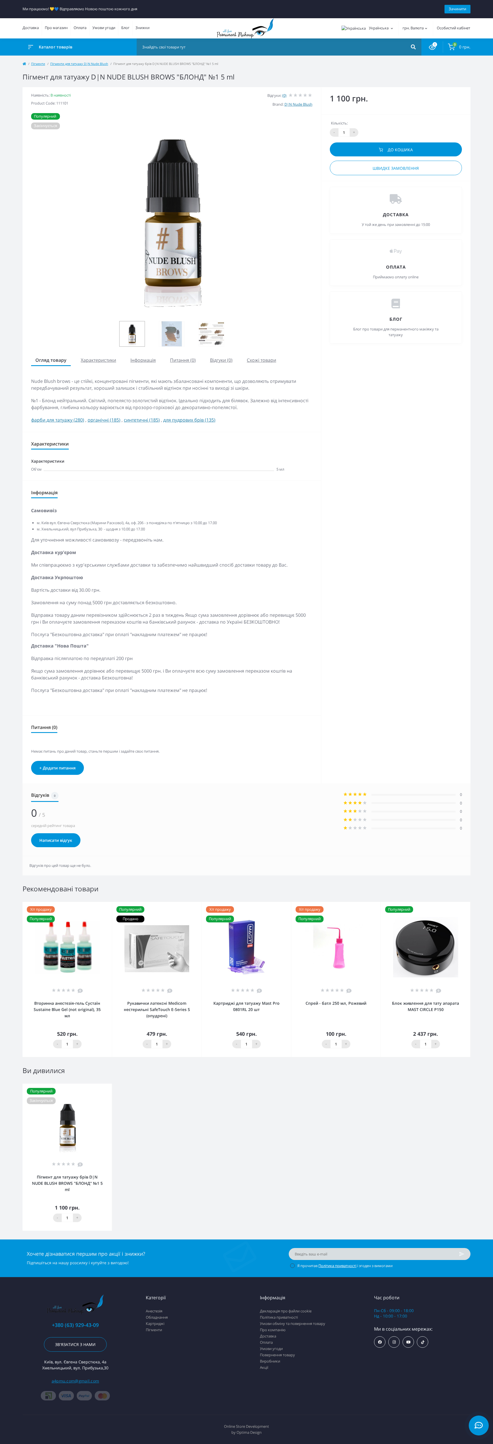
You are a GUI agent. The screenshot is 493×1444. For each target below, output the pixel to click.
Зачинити (457, 8)
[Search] (413, 47)
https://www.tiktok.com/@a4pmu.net (422, 1342)
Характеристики (98, 360)
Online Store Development (246, 1426)
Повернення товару (277, 1354)
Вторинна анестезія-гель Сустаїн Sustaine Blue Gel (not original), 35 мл (67, 1009)
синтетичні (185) (142, 420)
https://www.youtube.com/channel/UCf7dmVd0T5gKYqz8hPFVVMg (408, 1342)
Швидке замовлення (396, 168)
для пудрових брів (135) (189, 420)
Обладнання (157, 1317)
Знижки (142, 27)
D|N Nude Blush (298, 104)
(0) (284, 95)
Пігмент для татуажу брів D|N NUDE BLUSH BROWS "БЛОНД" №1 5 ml (67, 1183)
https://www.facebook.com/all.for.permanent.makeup (379, 1342)
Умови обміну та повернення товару (292, 1323)
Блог (125, 27)
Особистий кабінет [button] (453, 27)
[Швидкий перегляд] (109, 906)
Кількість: (339, 123)
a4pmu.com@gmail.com (75, 1381)
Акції (264, 1367)
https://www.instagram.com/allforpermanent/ (394, 1342)
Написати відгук (55, 840)
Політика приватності (337, 1265)
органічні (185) (104, 420)
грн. (413, 27)
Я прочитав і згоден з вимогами (345, 1265)
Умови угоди (103, 27)
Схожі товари (261, 360)
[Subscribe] (461, 1254)
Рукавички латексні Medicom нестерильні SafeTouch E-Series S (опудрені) (157, 1009)
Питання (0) (183, 360)
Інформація (143, 360)
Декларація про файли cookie (286, 1311)
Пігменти (38, 64)
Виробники (270, 1361)
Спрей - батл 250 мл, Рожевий (336, 1003)
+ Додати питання (57, 768)
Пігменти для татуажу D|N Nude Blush (79, 64)
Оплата (80, 27)
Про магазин (56, 27)
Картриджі (155, 1323)
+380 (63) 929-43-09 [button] (75, 1325)
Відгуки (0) (221, 360)
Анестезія (154, 1311)
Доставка (31, 27)
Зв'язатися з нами (75, 1344)
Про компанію (273, 1329)
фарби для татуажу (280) (57, 420)
